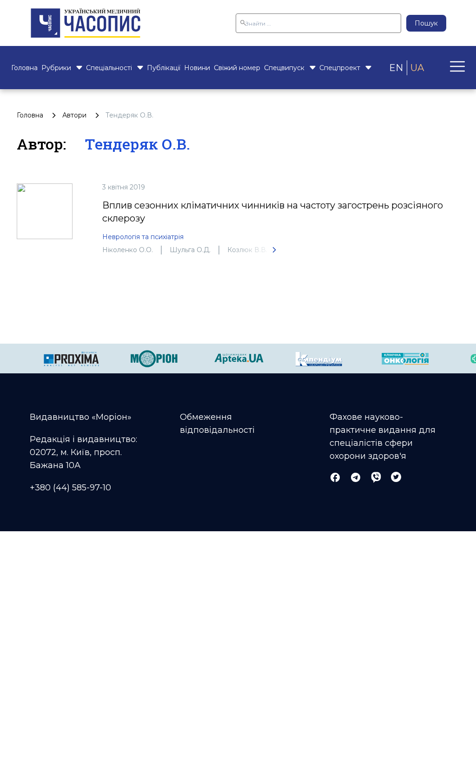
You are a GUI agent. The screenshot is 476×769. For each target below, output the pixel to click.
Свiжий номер (237, 68)
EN (396, 67)
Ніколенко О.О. (127, 250)
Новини (197, 68)
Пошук (426, 23)
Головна (24, 68)
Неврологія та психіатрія (143, 237)
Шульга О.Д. (190, 250)
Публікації (163, 68)
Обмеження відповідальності (217, 423)
